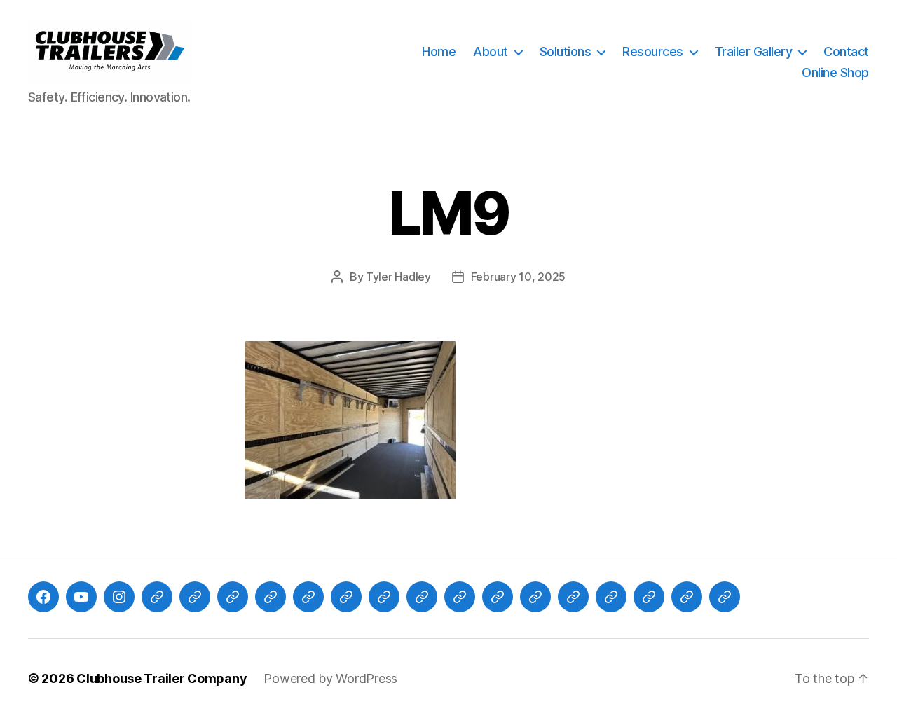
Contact (846, 51)
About (490, 51)
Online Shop (835, 72)
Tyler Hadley (398, 277)
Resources (652, 51)
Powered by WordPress (330, 678)
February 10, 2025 (518, 277)
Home (439, 51)
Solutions (565, 51)
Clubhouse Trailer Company (161, 678)
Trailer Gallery (754, 51)
